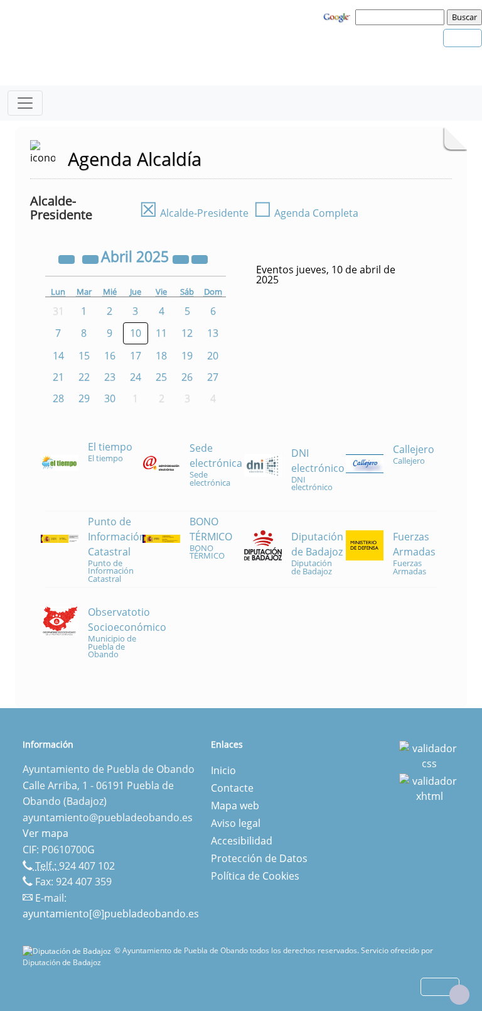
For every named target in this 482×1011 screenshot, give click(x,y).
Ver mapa (45, 833)
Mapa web (235, 805)
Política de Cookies (255, 876)
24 (135, 377)
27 (212, 377)
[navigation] (401, 17)
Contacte (232, 788)
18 (161, 356)
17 (135, 356)
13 (212, 333)
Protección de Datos (259, 858)
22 (84, 377)
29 (84, 398)
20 (212, 356)
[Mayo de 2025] (199, 258)
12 (187, 333)
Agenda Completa (306, 213)
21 (58, 377)
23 (109, 377)
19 (187, 356)
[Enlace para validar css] (429, 755)
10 (135, 333)
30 (109, 398)
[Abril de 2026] (182, 258)
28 (58, 398)
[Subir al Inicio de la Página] (459, 995)
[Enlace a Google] (338, 16)
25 (161, 377)
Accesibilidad (241, 841)
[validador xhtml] (429, 787)
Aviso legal (235, 823)
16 (109, 356)
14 (58, 356)
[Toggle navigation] (25, 103)
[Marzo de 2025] (91, 258)
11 (161, 333)
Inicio (223, 770)
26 (187, 377)
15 (84, 356)
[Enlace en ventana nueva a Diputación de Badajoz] (68, 950)
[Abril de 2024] (67, 258)
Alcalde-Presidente (194, 213)
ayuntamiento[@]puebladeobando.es (111, 914)
